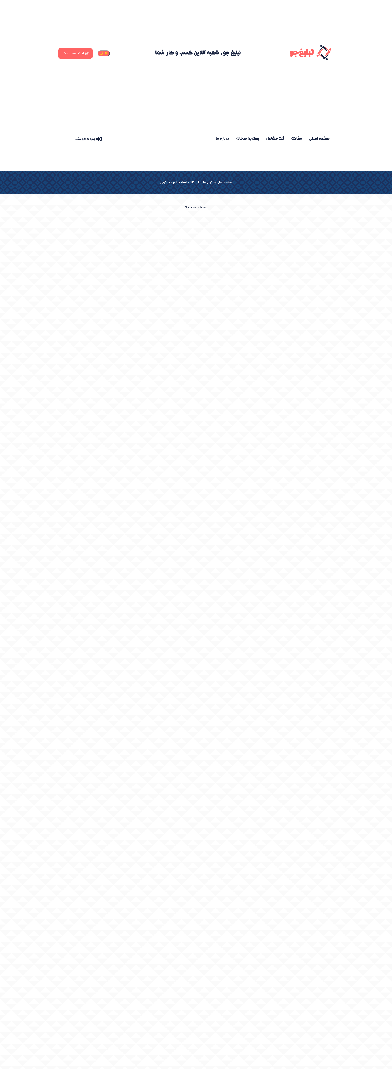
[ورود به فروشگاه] (99, 139)
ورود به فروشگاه (85, 139)
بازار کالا (195, 182)
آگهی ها (208, 182)
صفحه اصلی (224, 182)
